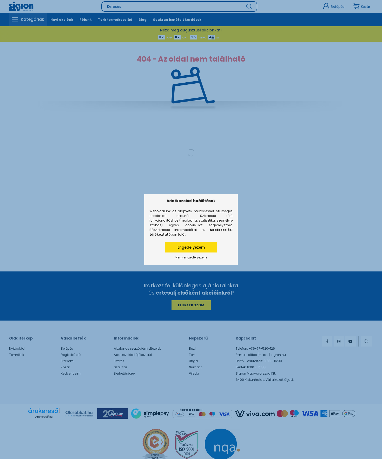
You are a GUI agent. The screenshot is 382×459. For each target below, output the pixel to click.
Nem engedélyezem (191, 257)
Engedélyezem (191, 247)
